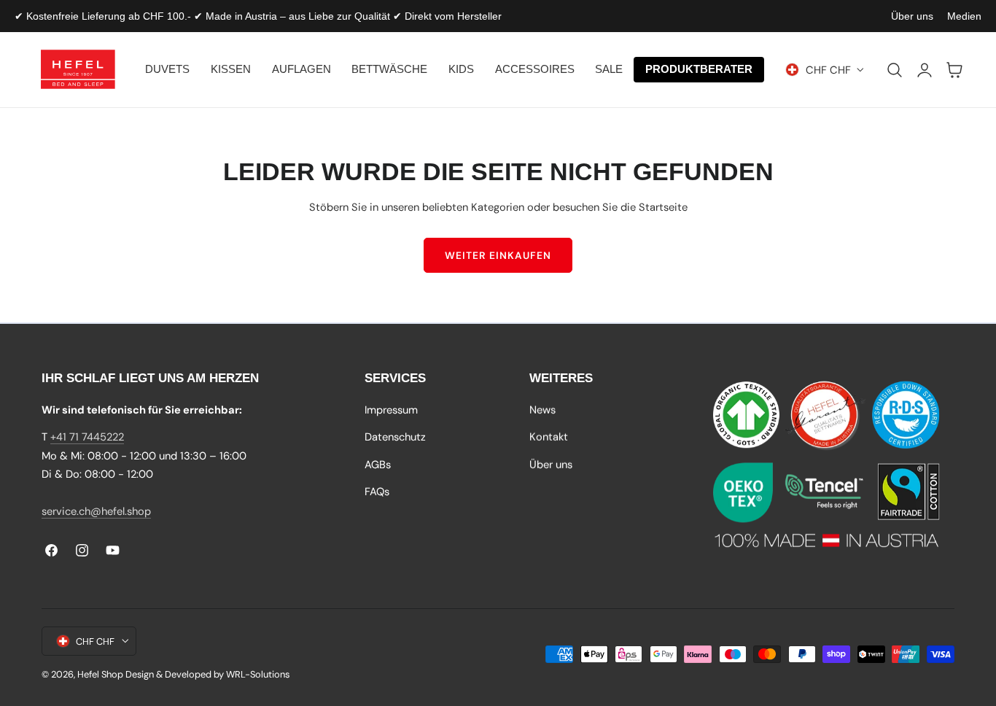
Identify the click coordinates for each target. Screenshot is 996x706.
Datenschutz (395, 437)
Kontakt (548, 437)
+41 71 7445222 (87, 437)
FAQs (377, 491)
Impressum (391, 410)
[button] (895, 70)
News (542, 410)
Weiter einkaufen (498, 255)
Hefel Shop (100, 674)
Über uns (912, 16)
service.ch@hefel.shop (96, 511)
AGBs (378, 464)
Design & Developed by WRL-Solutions (207, 674)
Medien (964, 16)
